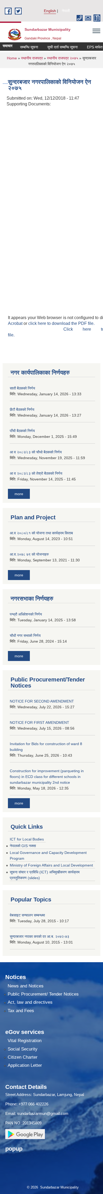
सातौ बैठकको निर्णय (22, 388)
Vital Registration (24, 1040)
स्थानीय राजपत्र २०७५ (62, 58)
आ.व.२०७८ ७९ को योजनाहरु (29, 554)
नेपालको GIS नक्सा (23, 846)
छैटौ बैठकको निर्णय (22, 409)
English (50, 11)
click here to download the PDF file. (61, 323)
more (19, 494)
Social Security (23, 1049)
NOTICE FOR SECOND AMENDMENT (42, 701)
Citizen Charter (23, 1057)
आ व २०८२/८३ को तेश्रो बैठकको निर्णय (36, 473)
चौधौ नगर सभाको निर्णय (25, 635)
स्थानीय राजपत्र (32, 58)
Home (12, 58)
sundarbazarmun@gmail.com (42, 1113)
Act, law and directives (30, 1002)
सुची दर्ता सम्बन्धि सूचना (57, 47)
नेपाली (66, 11)
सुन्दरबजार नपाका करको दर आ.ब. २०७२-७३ (39, 936)
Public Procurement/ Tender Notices (43, 994)
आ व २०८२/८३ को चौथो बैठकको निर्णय (36, 452)
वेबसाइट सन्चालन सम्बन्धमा (27, 915)
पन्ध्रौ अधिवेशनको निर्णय (26, 614)
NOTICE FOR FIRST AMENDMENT (39, 722)
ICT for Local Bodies (27, 839)
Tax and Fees (21, 1010)
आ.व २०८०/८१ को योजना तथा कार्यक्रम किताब (41, 533)
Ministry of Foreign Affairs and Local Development (51, 865)
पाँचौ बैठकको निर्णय (22, 431)
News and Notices (26, 985)
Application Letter (25, 1065)
